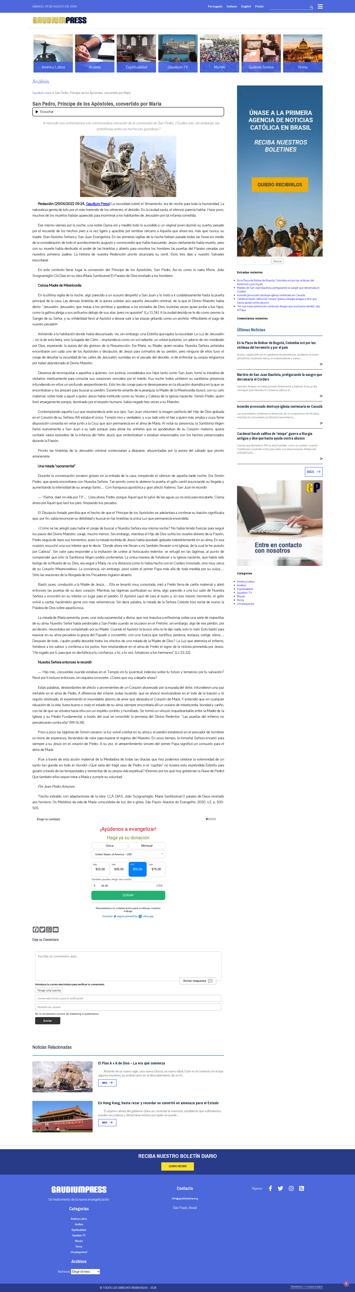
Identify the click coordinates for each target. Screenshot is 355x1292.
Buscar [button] (278, 261)
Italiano (232, 6)
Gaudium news (42, 93)
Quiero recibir (178, 1166)
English (246, 6)
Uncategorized (245, 604)
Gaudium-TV (244, 593)
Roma (240, 600)
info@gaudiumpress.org (185, 1198)
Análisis (40, 81)
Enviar (47, 1020)
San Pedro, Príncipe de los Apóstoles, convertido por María (97, 104)
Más (105, 1083)
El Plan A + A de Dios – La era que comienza (131, 1063)
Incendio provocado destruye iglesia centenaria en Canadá (271, 295)
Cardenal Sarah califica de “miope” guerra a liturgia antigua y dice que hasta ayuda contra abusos (274, 436)
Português (215, 6)
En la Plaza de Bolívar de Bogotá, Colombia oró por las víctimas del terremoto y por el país (276, 345)
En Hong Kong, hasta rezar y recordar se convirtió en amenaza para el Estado (158, 1103)
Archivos (64, 1271)
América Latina (245, 581)
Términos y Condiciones (306, 1287)
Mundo (241, 596)
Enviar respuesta (194, 981)
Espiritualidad (245, 589)
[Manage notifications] (346, 1284)
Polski (259, 6)
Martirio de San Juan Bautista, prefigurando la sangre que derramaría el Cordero (279, 377)
